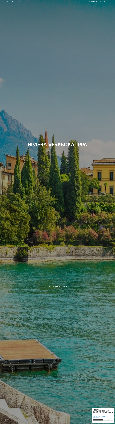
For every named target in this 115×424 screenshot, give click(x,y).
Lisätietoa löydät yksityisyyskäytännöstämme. (99, 416)
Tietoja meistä (8, 1)
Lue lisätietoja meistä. (96, 417)
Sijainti (13, 1)
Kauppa (3, 1)
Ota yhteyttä (18, 1)
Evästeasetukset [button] (102, 421)
